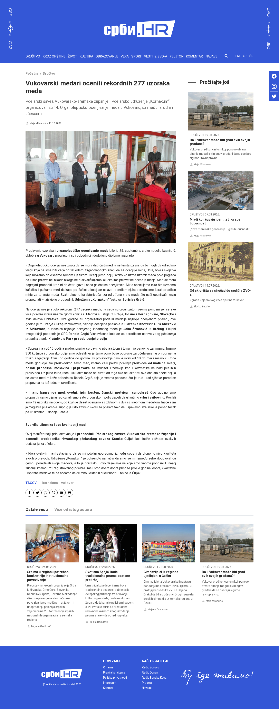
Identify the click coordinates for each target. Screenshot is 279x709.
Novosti (147, 687)
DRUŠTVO (33, 56)
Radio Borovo (150, 667)
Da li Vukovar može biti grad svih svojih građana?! (223, 574)
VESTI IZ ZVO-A (155, 56)
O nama (108, 667)
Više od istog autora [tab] (73, 509)
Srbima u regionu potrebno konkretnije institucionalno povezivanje (48, 576)
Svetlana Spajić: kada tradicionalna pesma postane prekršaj (107, 576)
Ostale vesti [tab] (37, 509)
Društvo (49, 73)
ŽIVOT (72, 56)
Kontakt (108, 687)
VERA (125, 56)
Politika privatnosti (115, 677)
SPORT (136, 56)
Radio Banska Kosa (154, 677)
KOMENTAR (194, 56)
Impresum (109, 682)
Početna (32, 73)
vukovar (67, 483)
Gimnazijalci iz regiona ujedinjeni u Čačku (161, 574)
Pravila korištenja (114, 672)
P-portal (147, 682)
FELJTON (176, 56)
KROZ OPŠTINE (54, 56)
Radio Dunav (150, 672)
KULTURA (86, 56)
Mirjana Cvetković (41, 626)
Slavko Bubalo (202, 306)
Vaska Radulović (98, 622)
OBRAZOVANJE (107, 56)
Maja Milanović (38, 123)
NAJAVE (211, 56)
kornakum (50, 483)
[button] (226, 58)
